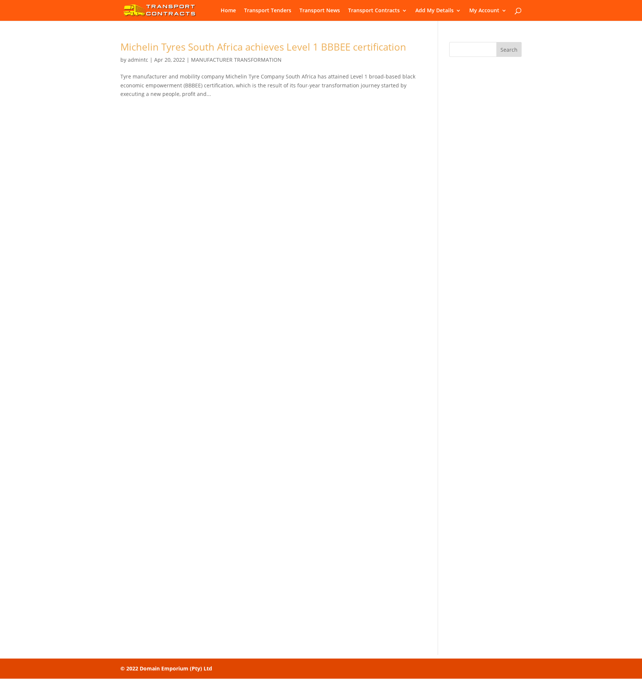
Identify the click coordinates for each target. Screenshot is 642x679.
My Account (484, 11)
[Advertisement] (485, 179)
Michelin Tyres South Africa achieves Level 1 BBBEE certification (263, 47)
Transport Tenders (267, 11)
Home (228, 11)
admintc (138, 59)
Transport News (319, 11)
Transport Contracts (374, 11)
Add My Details (434, 11)
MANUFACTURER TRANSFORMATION (236, 59)
